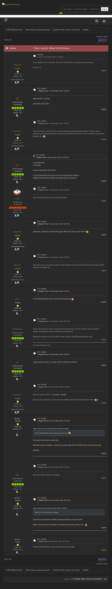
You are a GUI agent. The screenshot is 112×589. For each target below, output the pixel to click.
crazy (17, 198)
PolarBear (17, 329)
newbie (40, 55)
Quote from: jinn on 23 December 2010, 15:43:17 (50, 508)
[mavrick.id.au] (18, 82)
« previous (99, 36)
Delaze (17, 419)
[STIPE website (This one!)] (18, 215)
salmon (17, 539)
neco (17, 299)
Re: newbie (42, 88)
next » (106, 36)
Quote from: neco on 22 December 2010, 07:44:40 (51, 428)
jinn (17, 98)
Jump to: (67, 579)
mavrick (17, 64)
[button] (103, 21)
